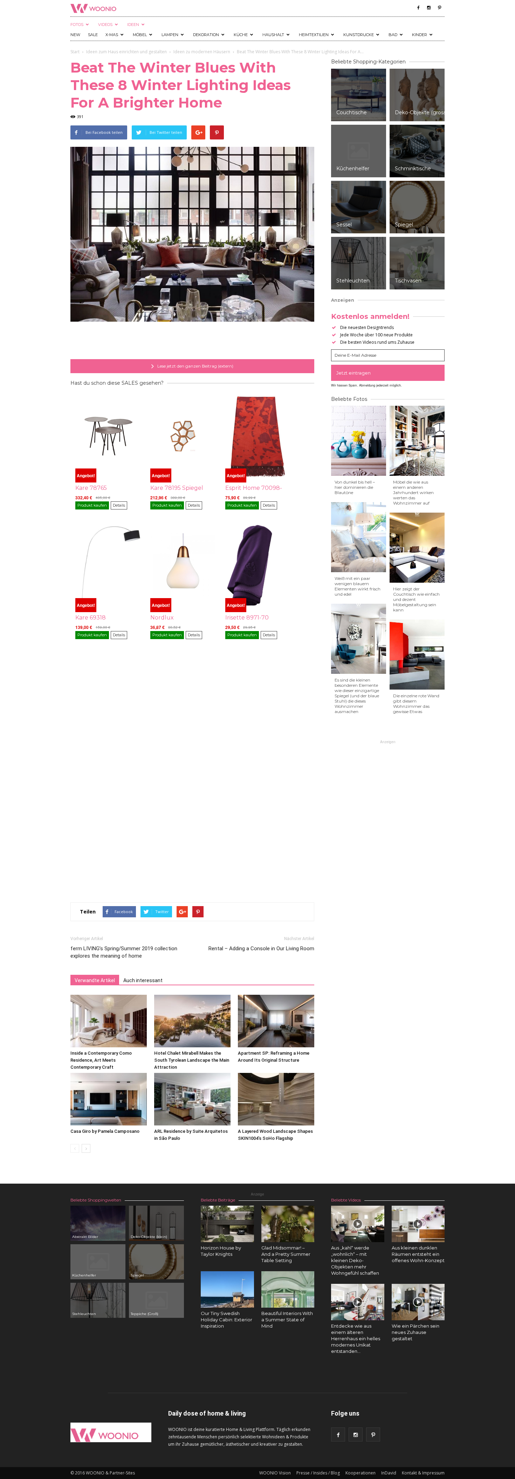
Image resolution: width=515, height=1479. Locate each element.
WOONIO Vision (275, 1473)
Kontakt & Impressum (423, 1473)
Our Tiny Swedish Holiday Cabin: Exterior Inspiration (226, 1319)
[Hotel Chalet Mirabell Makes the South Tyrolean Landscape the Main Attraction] (192, 1021)
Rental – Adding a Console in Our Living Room (261, 948)
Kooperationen (360, 1473)
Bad (393, 34)
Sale (93, 34)
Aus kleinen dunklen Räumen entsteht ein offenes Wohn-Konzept (418, 1254)
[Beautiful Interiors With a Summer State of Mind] (288, 1289)
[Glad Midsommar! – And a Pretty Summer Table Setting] (288, 1224)
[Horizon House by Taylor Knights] (227, 1224)
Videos (105, 24)
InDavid (388, 1473)
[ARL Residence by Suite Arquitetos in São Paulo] (192, 1099)
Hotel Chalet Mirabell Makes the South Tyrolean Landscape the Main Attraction (191, 1060)
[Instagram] (429, 8)
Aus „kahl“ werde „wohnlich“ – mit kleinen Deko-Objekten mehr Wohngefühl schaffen (355, 1260)
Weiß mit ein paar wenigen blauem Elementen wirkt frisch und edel (357, 586)
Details (119, 505)
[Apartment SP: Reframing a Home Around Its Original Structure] (276, 1021)
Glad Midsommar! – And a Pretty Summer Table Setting (285, 1254)
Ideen (133, 24)
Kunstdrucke (358, 34)
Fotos (76, 24)
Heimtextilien (314, 34)
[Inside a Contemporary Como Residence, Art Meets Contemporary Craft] (108, 1021)
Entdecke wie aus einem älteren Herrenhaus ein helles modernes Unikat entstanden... (355, 1338)
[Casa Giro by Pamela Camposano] (108, 1099)
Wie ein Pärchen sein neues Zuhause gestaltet (415, 1332)
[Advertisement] (192, 341)
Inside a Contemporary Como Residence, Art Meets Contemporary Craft (101, 1060)
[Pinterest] (439, 8)
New (75, 34)
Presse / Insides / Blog (318, 1473)
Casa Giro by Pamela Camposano (104, 1131)
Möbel (140, 34)
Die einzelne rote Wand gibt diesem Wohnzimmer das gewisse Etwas (416, 703)
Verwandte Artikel (95, 980)
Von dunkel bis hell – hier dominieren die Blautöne (355, 487)
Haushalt (273, 34)
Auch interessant (143, 980)
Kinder (419, 34)
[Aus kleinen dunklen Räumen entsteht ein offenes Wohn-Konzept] (418, 1224)
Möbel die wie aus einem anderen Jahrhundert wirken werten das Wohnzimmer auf (413, 492)
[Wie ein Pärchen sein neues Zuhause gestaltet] (418, 1302)
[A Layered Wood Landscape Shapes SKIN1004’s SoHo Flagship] (276, 1099)
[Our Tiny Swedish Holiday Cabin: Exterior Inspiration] (227, 1289)
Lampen (170, 34)
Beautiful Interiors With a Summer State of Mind (287, 1319)
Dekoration (206, 34)
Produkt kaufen (92, 505)
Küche (241, 34)
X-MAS (111, 34)
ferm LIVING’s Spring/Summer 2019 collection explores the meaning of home (123, 952)
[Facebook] (418, 8)
